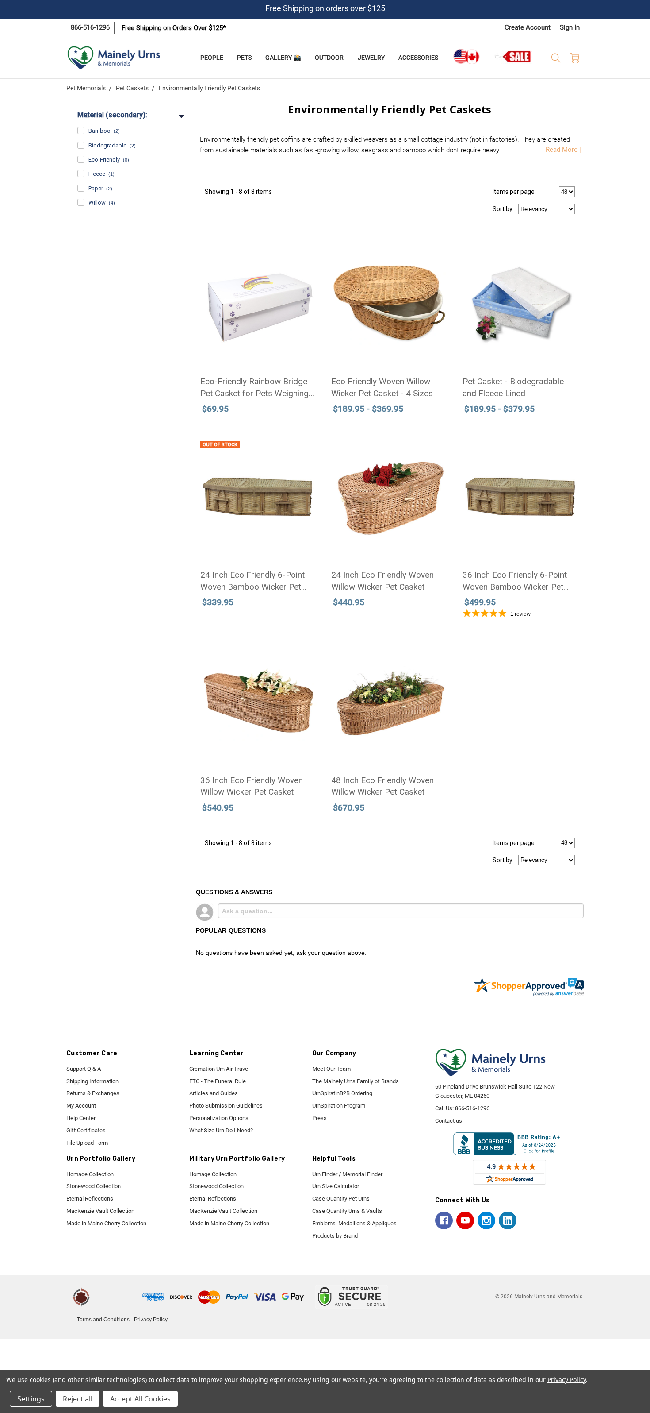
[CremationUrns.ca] (466, 56)
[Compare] (303, 442)
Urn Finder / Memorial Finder (347, 1174)
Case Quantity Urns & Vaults (347, 1211)
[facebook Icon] (444, 1220)
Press (319, 1118)
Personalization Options (219, 1118)
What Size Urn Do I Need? (221, 1130)
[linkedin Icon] (507, 1220)
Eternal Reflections (89, 1198)
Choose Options (389, 329)
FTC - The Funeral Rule (217, 1081)
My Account (81, 1105)
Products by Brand (335, 1235)
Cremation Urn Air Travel (219, 1069)
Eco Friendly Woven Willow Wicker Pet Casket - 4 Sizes (382, 387)
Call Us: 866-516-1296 (462, 1108)
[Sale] (513, 56)
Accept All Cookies (140, 1399)
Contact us (448, 1120)
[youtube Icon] (465, 1220)
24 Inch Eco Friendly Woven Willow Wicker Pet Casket (382, 581)
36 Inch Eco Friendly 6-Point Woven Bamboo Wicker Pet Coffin (515, 581)
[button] (118, 1297)
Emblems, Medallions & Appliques (354, 1223)
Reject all (77, 1399)
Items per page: (514, 191)
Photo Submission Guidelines (226, 1105)
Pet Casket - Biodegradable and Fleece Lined (513, 387)
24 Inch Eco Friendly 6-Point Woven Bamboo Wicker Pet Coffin (252, 581)
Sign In (570, 27)
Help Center (81, 1118)
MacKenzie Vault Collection (100, 1211)
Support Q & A (83, 1069)
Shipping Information (92, 1081)
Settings (31, 1399)
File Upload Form (87, 1142)
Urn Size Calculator (335, 1186)
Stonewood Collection (93, 1186)
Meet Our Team (331, 1069)
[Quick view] (303, 249)
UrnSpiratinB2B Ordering (342, 1093)
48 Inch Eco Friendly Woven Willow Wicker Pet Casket (382, 786)
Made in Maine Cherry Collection (106, 1223)
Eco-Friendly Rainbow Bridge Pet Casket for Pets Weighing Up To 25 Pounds (254, 387)
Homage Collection (90, 1174)
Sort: (503, 208)
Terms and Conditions (103, 1319)
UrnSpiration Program (338, 1105)
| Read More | (561, 150)
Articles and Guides (213, 1093)
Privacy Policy (151, 1319)
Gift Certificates (86, 1130)
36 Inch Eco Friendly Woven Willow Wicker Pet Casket (251, 786)
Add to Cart (258, 329)
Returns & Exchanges (92, 1093)
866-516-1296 (90, 27)
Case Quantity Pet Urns (341, 1198)
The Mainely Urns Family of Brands (355, 1081)
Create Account (528, 27)
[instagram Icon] (486, 1220)
